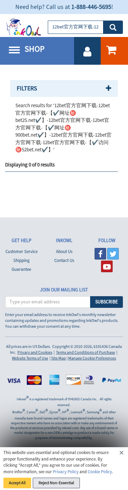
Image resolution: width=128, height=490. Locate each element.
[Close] (121, 454)
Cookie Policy (100, 472)
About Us (64, 252)
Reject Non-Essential (56, 483)
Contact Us (64, 260)
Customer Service (21, 252)
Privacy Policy (66, 472)
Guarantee (21, 269)
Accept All (17, 483)
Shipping (21, 260)
